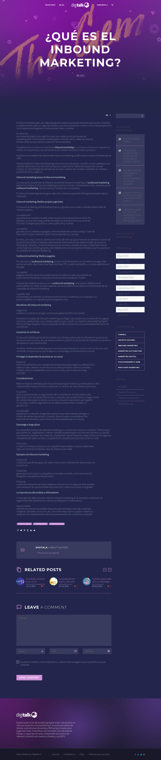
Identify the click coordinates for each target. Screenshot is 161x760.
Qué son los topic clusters (131, 140)
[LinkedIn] (31, 530)
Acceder (123, 386)
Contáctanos (69, 754)
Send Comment (29, 677)
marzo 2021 (123, 255)
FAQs (82, 754)
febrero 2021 (124, 261)
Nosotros (50, 5)
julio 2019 (123, 298)
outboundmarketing (57, 524)
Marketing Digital (127, 357)
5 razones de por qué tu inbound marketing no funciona (67, 583)
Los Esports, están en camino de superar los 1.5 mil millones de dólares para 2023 (132, 215)
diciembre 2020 (125, 271)
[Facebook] (18, 530)
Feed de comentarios (129, 397)
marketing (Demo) (40, 524)
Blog (61, 5)
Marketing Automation (130, 351)
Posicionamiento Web (129, 362)
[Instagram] (144, 754)
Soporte (55, 754)
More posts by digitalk (48, 552)
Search (142, 116)
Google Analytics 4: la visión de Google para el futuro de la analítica (132, 196)
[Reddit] (34, 530)
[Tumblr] (28, 530)
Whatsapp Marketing (129, 367)
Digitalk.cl (36, 754)
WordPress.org (126, 403)
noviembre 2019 (126, 277)
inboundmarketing (24, 524)
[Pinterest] (24, 530)
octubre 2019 (124, 282)
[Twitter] (21, 530)
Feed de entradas (127, 392)
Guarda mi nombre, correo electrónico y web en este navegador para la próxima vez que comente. (63, 663)
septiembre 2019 (126, 288)
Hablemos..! (102, 5)
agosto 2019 (124, 293)
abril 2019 (123, 314)
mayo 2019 (123, 309)
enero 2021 (123, 266)
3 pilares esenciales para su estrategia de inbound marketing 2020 (101, 583)
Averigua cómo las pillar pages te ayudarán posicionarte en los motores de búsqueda (132, 176)
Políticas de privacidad (99, 754)
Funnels (122, 335)
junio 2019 (123, 304)
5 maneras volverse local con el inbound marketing (35, 581)
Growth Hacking (126, 340)
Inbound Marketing (128, 346)
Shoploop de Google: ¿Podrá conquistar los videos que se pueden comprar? (132, 156)
